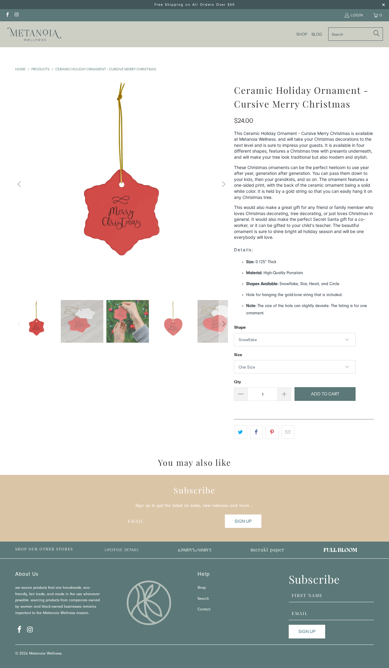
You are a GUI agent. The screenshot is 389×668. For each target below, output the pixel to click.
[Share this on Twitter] (240, 432)
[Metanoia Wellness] (34, 34)
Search (203, 599)
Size (238, 354)
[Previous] (20, 184)
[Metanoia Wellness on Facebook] (7, 15)
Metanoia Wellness (45, 654)
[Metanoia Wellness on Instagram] (16, 15)
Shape (240, 327)
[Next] (223, 184)
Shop (202, 588)
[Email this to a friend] (287, 432)
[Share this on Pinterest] (272, 432)
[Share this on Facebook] (256, 432)
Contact (204, 610)
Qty (237, 381)
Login (357, 15)
